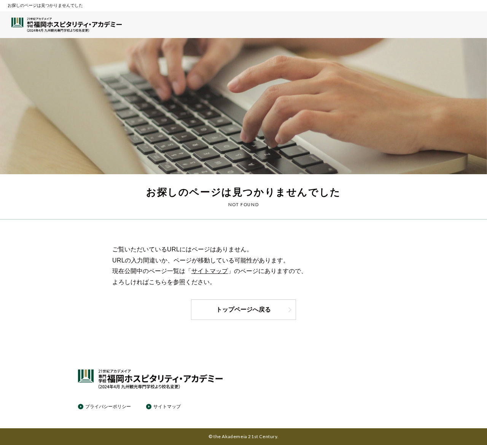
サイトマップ (209, 271)
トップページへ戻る (243, 309)
